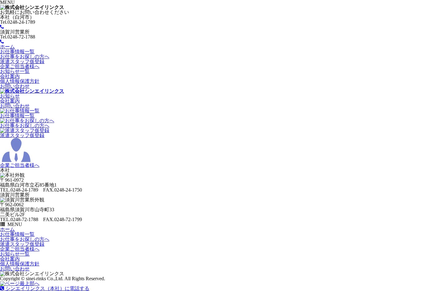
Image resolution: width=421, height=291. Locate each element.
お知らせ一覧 (15, 71)
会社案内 (10, 76)
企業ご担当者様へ (19, 66)
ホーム (7, 46)
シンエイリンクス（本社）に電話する (46, 288)
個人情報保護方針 (19, 81)
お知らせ (10, 96)
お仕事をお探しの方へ (24, 56)
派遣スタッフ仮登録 (22, 61)
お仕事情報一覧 (17, 51)
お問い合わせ (15, 86)
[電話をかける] (2, 27)
